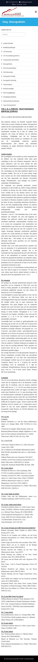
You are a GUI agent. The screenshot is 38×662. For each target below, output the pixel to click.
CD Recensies (7, 51)
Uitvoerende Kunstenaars (11, 101)
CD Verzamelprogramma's (11, 56)
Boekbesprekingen (9, 47)
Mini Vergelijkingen (9, 93)
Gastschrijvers (7, 84)
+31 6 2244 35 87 (13, 2)
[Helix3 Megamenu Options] (36, 11)
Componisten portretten (11, 60)
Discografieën (7, 64)
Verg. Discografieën (9, 105)
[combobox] (13, 34)
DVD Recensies (8, 72)
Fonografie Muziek (9, 76)
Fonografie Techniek (9, 80)
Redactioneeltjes (8, 88)
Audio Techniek (8, 43)
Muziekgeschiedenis (9, 97)
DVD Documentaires (9, 68)
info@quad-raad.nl (26, 2)
